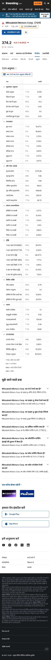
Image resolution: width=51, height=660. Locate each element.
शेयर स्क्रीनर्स (12, 9)
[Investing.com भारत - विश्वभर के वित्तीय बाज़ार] (14, 3)
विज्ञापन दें (30, 562)
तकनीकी (45, 53)
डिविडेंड (44, 59)
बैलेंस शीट (23, 59)
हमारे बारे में (31, 557)
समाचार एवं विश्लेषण (24, 53)
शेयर (4, 9)
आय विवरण (15, 59)
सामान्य (4, 53)
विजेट (3, 567)
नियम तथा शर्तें (5, 631)
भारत (21, 9)
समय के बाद (39, 9)
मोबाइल (4, 557)
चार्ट (11, 53)
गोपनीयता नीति (5, 639)
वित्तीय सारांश (5, 59)
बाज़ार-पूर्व (28, 9)
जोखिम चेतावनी (6, 646)
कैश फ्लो (31, 59)
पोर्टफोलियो (5, 562)
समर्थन (29, 567)
